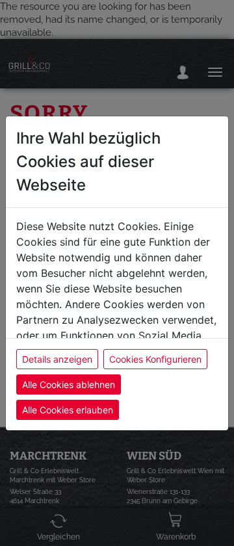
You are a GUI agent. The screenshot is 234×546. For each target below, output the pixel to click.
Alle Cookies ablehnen (68, 384)
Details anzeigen (57, 359)
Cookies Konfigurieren (155, 359)
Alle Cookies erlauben (67, 409)
